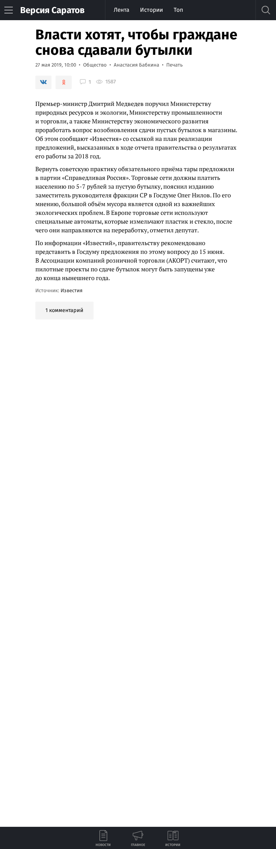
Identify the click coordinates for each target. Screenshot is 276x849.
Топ (178, 9)
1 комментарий (64, 310)
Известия (71, 290)
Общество (95, 65)
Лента (121, 9)
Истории (151, 9)
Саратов (52, 10)
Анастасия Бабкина (136, 65)
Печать (174, 65)
